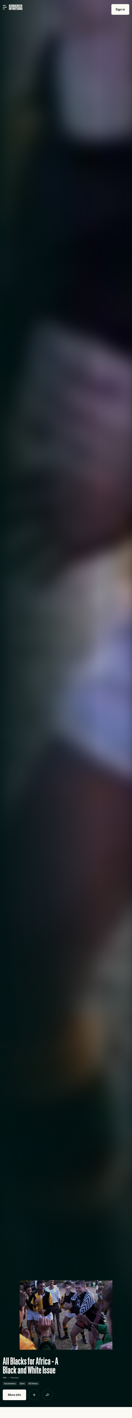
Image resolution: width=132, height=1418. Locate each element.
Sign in (120, 9)
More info (14, 1394)
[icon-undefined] (34, 1395)
